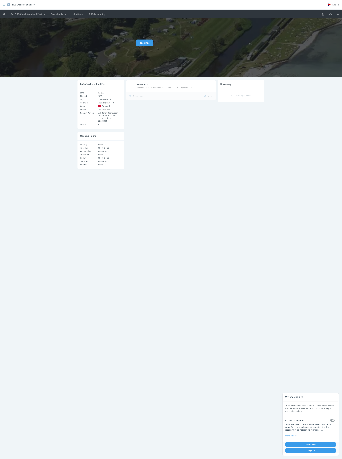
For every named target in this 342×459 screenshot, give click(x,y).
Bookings (144, 42)
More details (291, 435)
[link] (330, 4)
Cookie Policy (323, 408)
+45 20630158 (104, 109)
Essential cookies (295, 420)
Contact (101, 93)
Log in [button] (335, 4)
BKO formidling (97, 14)
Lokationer (78, 14)
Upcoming (225, 84)
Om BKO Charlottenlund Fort (26, 14)
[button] (4, 4)
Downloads (57, 14)
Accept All (310, 450)
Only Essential (310, 444)
